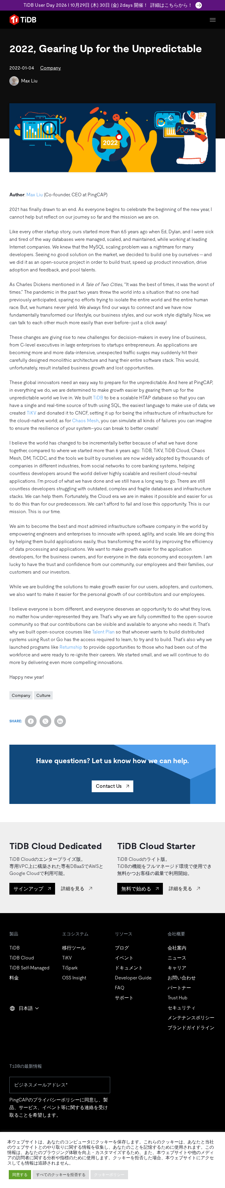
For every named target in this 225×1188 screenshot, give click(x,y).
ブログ (122, 948)
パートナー (179, 988)
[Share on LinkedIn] (60, 721)
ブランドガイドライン (191, 1027)
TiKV (31, 413)
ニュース (177, 958)
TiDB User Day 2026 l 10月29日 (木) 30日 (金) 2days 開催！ (107, 5)
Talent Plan (103, 632)
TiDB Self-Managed (29, 968)
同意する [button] (20, 1174)
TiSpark (70, 968)
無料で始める (136, 889)
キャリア (177, 968)
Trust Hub (178, 998)
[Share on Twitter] (45, 721)
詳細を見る (72, 888)
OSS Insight (74, 978)
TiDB (98, 397)
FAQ (119, 988)
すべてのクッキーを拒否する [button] (61, 1174)
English (20, 1021)
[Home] (22, 19)
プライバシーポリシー (56, 1100)
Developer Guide (133, 978)
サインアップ (28, 889)
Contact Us (109, 786)
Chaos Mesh (85, 420)
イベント (124, 958)
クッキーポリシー (109, 1174)
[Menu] (213, 19)
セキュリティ (182, 1007)
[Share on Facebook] (31, 721)
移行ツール (74, 948)
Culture (43, 695)
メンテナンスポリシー (191, 1017)
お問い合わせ (182, 978)
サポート (124, 998)
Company (50, 68)
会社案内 (177, 948)
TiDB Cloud (21, 958)
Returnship (70, 647)
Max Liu (29, 81)
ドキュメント (129, 968)
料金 (14, 978)
